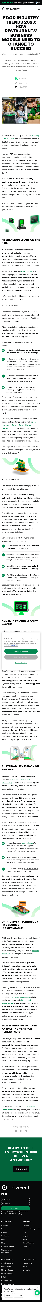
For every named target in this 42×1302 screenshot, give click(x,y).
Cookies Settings (21, 663)
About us (4, 1225)
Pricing (3, 1229)
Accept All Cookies (21, 651)
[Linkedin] (26, 1131)
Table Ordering (28, 1243)
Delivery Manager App (31, 1229)
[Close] (38, 1288)
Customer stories (7, 1246)
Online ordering (7, 1273)
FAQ (3, 1239)
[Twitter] (21, 1131)
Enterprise (27, 1270)
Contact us (5, 1236)
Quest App (27, 1246)
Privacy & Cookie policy (11, 645)
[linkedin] (2, 1194)
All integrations (7, 1263)
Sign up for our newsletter (6, 1251)
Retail (3, 1277)
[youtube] (6, 1194)
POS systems (6, 1266)
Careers (4, 1232)
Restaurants (27, 1263)
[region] (21, 651)
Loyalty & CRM (6, 1280)
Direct (25, 1232)
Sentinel (26, 1225)
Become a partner (8, 1284)
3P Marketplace (7, 1270)
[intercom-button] (37, 1292)
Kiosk (25, 1239)
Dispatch (26, 1236)
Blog (3, 1243)
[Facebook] (16, 1131)
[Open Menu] (39, 9)
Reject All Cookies (21, 657)
